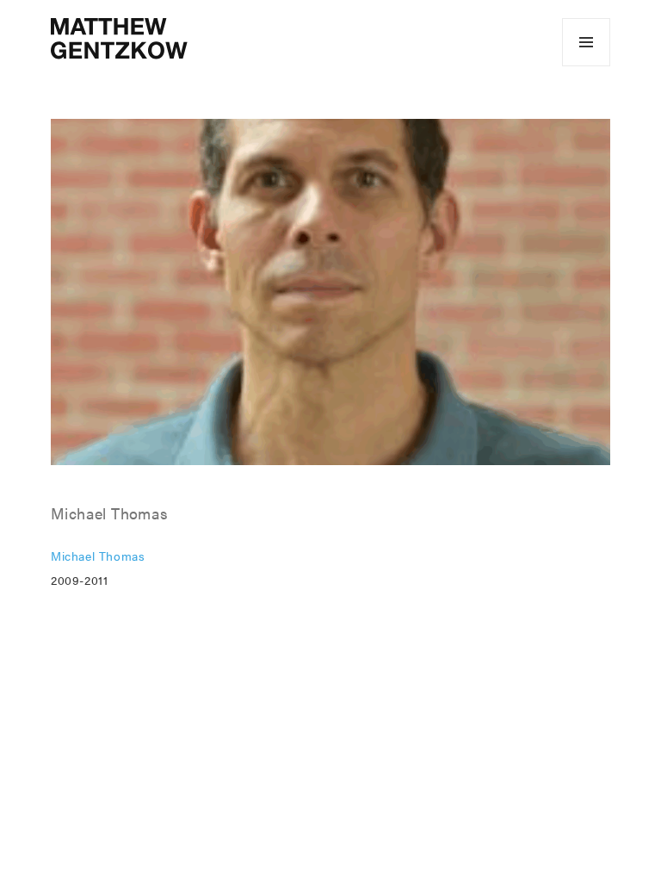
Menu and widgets (586, 65)
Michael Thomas (98, 555)
